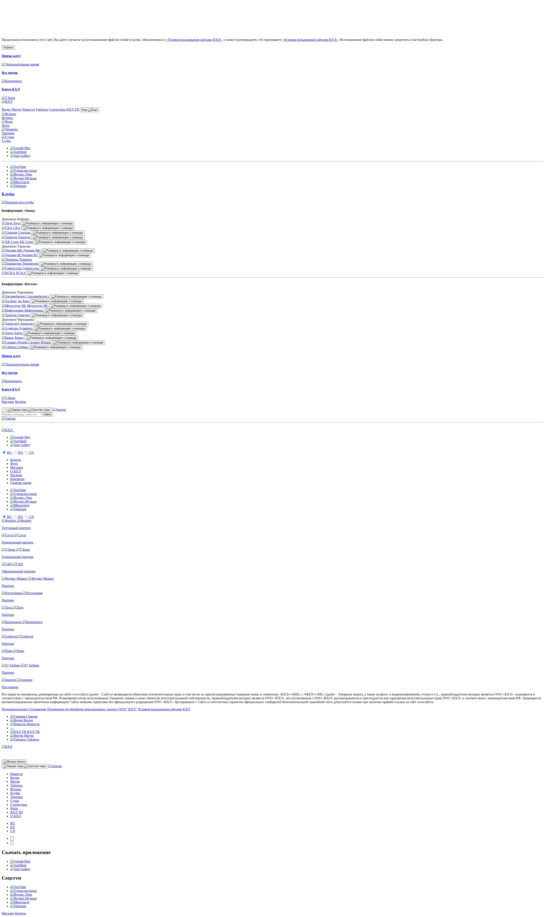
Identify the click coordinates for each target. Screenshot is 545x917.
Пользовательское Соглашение (24, 709)
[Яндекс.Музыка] (23, 178)
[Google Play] (20, 148)
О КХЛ (15, 471)
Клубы (15, 793)
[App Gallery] (20, 155)
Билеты (20, 401)
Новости (28, 109)
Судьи (14, 801)
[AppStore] (18, 152)
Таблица (42, 109)
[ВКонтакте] (19, 182)
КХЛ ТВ (72, 109)
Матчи (16, 109)
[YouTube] (18, 167)
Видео (6, 109)
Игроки (15, 789)
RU (9, 452)
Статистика (57, 109)
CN (31, 452)
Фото (14, 463)
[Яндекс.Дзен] (21, 174)
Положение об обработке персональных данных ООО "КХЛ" (92, 709)
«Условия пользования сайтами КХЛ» (194, 39)
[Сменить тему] (28, 410)
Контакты (17, 479)
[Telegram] (18, 186)
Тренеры (16, 797)
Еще (85, 109)
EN (20, 452)
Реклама (16, 475)
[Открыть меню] (12, 729)
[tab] (12, 838)
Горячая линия (20, 483)
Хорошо (8, 47)
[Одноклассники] (23, 170)
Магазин (8, 401)
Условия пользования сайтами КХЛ (164, 709)
